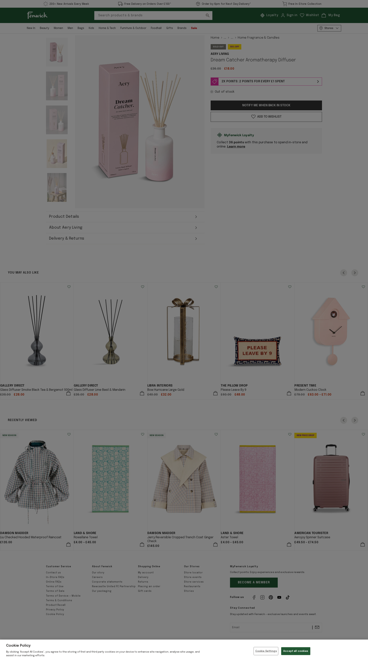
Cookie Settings (266, 651)
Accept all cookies (295, 651)
